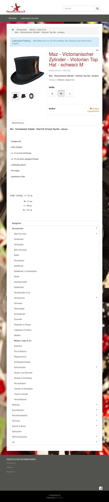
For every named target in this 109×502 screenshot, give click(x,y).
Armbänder (19, 239)
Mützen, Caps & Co (66, 79)
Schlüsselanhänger (22, 362)
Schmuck (16, 420)
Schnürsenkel (20, 367)
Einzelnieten (19, 260)
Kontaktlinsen (19, 313)
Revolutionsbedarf (19, 415)
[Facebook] (100, 488)
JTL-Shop (59, 497)
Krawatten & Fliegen (22, 324)
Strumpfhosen (20, 383)
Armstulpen (19, 244)
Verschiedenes (20, 399)
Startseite (13, 18)
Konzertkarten (18, 410)
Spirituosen (17, 431)
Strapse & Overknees (23, 378)
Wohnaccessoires (19, 436)
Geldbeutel (18, 265)
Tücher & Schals (21, 394)
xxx (13, 442)
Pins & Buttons (20, 351)
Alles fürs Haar (20, 233)
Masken (17, 335)
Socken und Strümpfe (23, 372)
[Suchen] (97, 8)
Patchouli (18, 346)
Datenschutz (11, 463)
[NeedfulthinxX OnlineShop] (21, 8)
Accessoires (17, 228)
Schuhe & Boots (19, 426)
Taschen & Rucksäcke (23, 388)
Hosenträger (19, 308)
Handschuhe (19, 297)
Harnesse (18, 303)
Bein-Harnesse (20, 249)
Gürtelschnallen (20, 281)
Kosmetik (18, 319)
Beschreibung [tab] (18, 122)
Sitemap (10, 467)
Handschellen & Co (22, 292)
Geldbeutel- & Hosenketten (25, 271)
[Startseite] (13, 29)
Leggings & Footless (22, 330)
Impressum (11, 471)
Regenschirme (20, 356)
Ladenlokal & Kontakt (29, 18)
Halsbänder (19, 287)
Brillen (16, 255)
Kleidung (15, 404)
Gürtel (16, 276)
